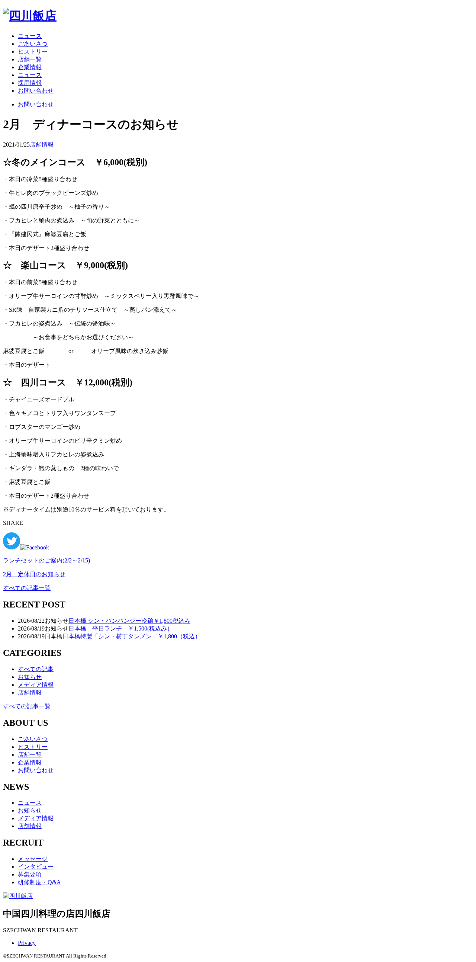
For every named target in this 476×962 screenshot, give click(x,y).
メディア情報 (36, 685)
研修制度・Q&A (39, 882)
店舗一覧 (30, 59)
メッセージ (33, 859)
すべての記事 (36, 669)
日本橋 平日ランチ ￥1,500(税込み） (120, 628)
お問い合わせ (36, 90)
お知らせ (30, 677)
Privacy (27, 943)
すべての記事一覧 (27, 588)
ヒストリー (33, 51)
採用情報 (30, 83)
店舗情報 (42, 144)
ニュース (30, 36)
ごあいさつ (33, 44)
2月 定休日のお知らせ (34, 574)
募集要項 (30, 874)
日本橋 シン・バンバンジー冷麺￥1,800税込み (129, 621)
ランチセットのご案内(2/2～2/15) (46, 560)
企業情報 (30, 67)
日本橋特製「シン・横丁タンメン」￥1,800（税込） (131, 636)
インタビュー (36, 866)
